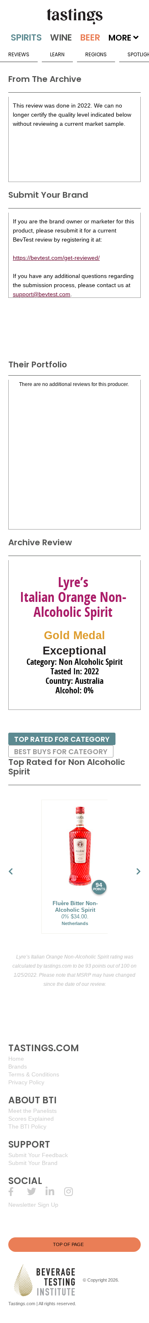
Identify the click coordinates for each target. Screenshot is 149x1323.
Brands (17, 1066)
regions (96, 54)
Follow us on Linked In (55, 1191)
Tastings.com (21, 1303)
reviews (18, 54)
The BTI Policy (27, 1126)
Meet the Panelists (32, 1110)
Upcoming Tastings (73, 1191)
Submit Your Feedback (38, 1155)
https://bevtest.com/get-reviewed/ (56, 257)
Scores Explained (31, 1118)
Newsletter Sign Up (33, 1204)
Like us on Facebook (17, 1191)
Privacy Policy (26, 1082)
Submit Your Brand (33, 1163)
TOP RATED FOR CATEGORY (62, 739)
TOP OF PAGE (68, 1244)
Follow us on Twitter (36, 1191)
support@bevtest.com (41, 294)
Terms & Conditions (33, 1074)
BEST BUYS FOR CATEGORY (61, 752)
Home (16, 1058)
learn (57, 54)
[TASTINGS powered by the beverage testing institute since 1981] (74, 16)
